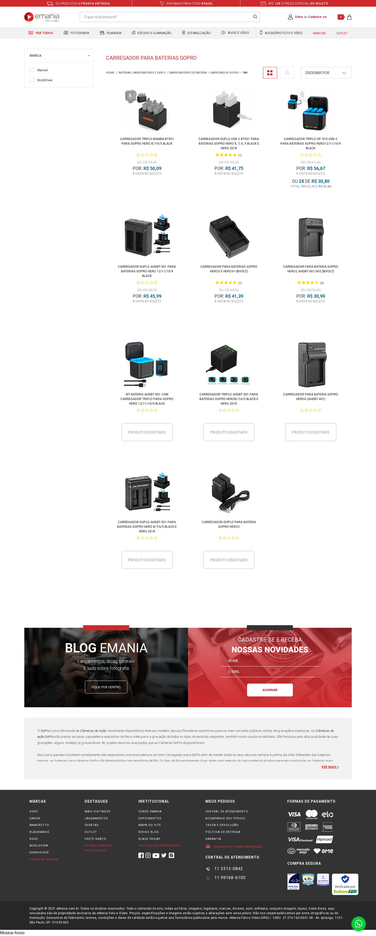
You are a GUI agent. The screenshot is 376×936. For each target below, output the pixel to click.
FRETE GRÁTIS (95, 839)
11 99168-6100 (229, 877)
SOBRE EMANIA (150, 811)
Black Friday (149, 839)
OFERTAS (92, 825)
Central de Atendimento (226, 811)
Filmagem (113, 33)
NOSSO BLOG (148, 832)
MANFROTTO (39, 825)
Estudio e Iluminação (154, 33)
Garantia (213, 839)
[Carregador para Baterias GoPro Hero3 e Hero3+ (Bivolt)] (229, 237)
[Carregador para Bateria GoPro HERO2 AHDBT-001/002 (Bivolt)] (310, 237)
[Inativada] (293, 881)
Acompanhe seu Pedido (225, 818)
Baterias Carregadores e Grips (142, 72)
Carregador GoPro (224, 72)
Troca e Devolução (222, 825)
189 (244, 72)
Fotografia (79, 33)
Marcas (319, 33)
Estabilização (199, 33)
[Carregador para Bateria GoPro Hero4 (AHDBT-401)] (310, 365)
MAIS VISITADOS (97, 811)
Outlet (342, 33)
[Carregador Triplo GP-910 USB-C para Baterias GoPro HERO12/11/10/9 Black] (310, 110)
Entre (299, 17)
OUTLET (91, 832)
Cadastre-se (317, 17)
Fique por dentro (106, 687)
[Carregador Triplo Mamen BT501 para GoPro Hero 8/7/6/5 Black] (147, 110)
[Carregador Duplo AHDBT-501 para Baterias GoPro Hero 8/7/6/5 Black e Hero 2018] (147, 493)
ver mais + (330, 767)
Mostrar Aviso (12, 933)
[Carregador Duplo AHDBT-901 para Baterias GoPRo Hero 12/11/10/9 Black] (147, 237)
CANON (34, 818)
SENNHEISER (39, 852)
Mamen (42, 70)
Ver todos (44, 33)
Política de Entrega (222, 832)
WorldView (44, 80)
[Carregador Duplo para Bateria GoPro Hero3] (229, 493)
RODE (33, 839)
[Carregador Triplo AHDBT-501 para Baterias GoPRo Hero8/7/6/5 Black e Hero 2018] (229, 365)
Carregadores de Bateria (188, 72)
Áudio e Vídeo (238, 33)
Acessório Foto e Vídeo (283, 33)
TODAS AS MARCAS (44, 859)
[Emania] (41, 17)
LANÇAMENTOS (96, 818)
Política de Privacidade (159, 845)
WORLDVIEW (38, 845)
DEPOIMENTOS (149, 818)
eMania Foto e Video (110, 73)
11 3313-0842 (228, 868)
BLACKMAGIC (39, 832)
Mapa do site (149, 825)
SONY (33, 811)
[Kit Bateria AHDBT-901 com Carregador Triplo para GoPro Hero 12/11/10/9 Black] (147, 365)
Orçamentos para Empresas (237, 847)
